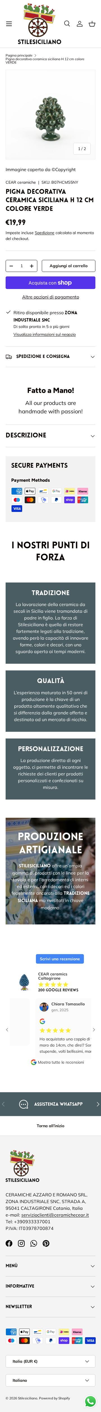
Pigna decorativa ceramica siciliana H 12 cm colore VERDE (45, 60)
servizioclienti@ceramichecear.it (55, 1215)
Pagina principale (19, 55)
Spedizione (44, 232)
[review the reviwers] (33, 1022)
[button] (92, 24)
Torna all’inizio (50, 1125)
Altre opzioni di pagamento (50, 297)
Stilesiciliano (27, 1398)
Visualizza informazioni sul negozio (44, 334)
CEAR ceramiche (21, 182)
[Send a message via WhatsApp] (90, 1401)
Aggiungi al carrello (69, 265)
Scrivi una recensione (60, 958)
